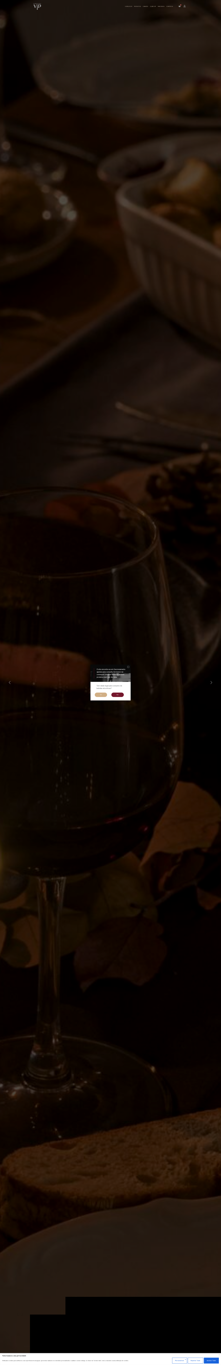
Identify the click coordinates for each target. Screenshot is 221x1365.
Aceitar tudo (211, 1360)
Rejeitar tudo (195, 1360)
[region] (110, 1359)
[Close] (219, 1355)
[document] (110, 682)
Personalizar (179, 1360)
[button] (128, 667)
